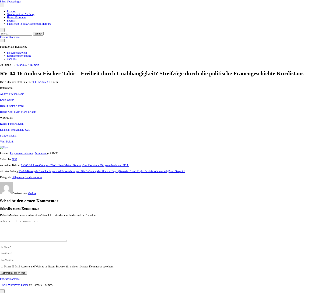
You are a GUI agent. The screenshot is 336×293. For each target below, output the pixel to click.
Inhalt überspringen (10, 1)
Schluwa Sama (8, 135)
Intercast (11, 20)
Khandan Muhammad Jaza (15, 129)
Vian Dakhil (6, 141)
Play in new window (21, 153)
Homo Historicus (16, 17)
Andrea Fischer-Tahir (12, 93)
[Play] (4, 147)
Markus (21, 64)
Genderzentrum (33, 177)
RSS (14, 159)
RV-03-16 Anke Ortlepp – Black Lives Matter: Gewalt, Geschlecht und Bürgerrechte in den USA (75, 165)
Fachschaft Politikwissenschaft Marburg (29, 23)
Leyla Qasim (7, 99)
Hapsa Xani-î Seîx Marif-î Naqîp (18, 111)
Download (41, 153)
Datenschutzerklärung (19, 55)
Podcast (11, 11)
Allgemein (33, 64)
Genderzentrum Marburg (20, 14)
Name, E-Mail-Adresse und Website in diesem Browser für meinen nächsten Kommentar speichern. (59, 266)
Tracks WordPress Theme (14, 284)
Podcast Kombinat (10, 37)
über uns (11, 58)
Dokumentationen (17, 52)
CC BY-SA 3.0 (41, 82)
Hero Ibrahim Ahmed (12, 105)
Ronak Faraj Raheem (11, 123)
